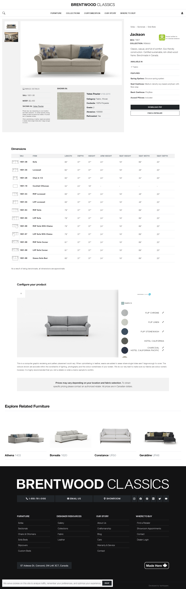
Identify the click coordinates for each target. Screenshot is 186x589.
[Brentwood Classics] (93, 4)
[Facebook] (141, 498)
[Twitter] (160, 498)
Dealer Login (143, 539)
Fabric (60, 534)
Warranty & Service (106, 545)
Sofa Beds (152, 26)
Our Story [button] (110, 13)
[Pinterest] (147, 498)
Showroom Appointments (149, 528)
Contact (101, 550)
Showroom (113, 498)
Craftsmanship (104, 528)
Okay (107, 583)
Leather (61, 539)
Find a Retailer (155, 113)
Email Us (75, 498)
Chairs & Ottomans (27, 534)
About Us (101, 522)
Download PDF (155, 107)
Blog (99, 534)
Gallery (61, 522)
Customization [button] (92, 13)
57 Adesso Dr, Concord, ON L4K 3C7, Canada (44, 565)
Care (99, 539)
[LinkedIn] (153, 498)
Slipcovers (23, 545)
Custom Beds (24, 550)
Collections (63, 528)
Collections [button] (73, 13)
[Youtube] (166, 498)
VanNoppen (164, 585)
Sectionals (141, 26)
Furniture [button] (56, 13)
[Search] (4, 13)
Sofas (133, 26)
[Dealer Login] (182, 13)
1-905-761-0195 (37, 498)
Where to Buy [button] (127, 13)
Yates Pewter (38, 106)
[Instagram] (134, 498)
